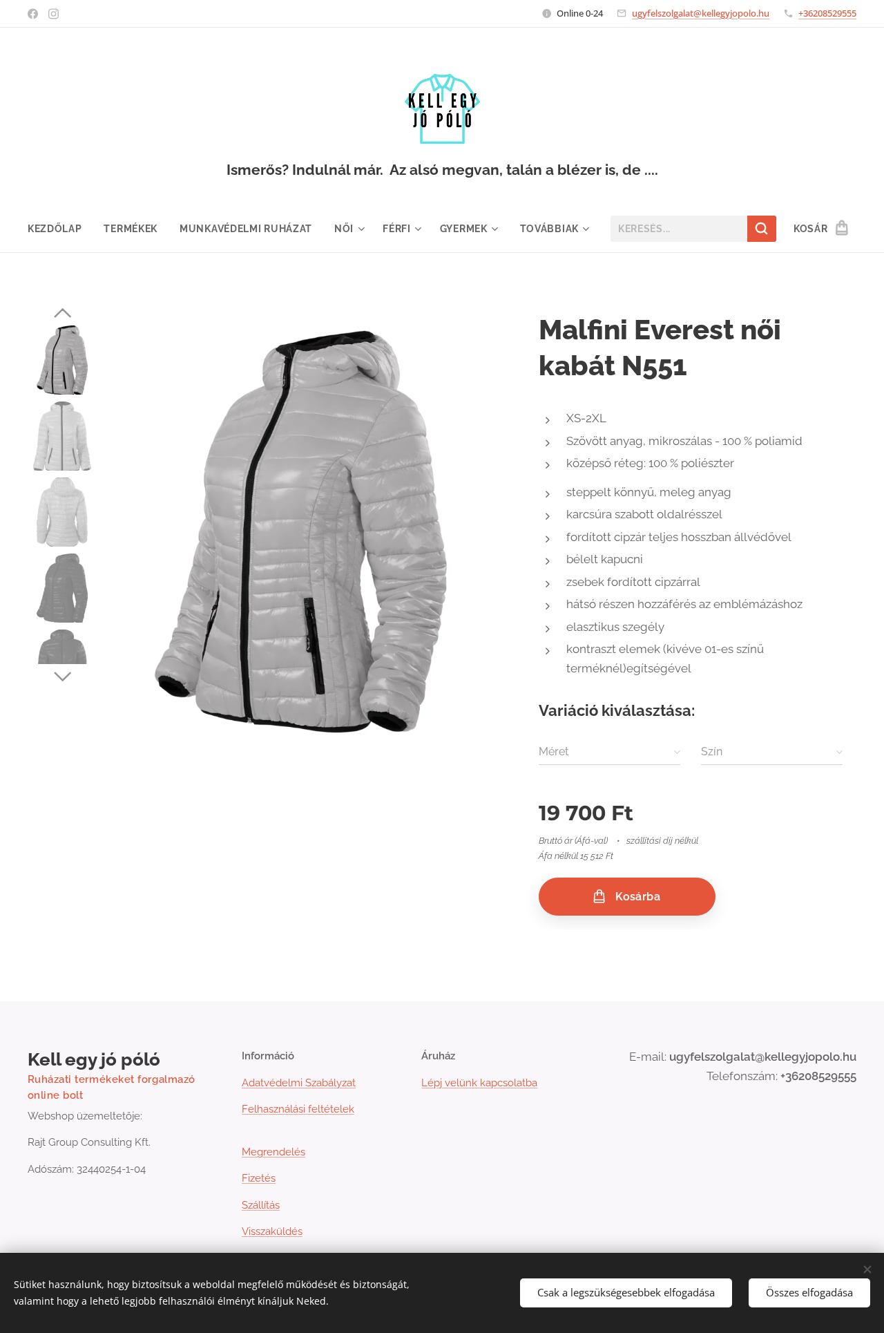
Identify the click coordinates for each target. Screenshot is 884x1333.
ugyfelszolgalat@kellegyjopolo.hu (700, 13)
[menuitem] (60, 228)
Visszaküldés (272, 1231)
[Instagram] (53, 14)
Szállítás (261, 1205)
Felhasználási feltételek (298, 1109)
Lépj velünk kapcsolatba (479, 1083)
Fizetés (259, 1178)
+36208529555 (827, 13)
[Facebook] (32, 14)
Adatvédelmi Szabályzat (299, 1083)
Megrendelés (273, 1152)
